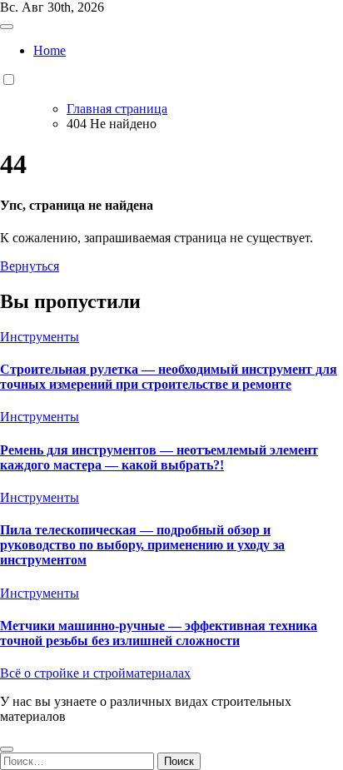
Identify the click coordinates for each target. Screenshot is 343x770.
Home (49, 50)
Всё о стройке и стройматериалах (95, 673)
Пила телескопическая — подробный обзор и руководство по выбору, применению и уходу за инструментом (142, 545)
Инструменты (39, 337)
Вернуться (29, 266)
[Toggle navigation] (6, 26)
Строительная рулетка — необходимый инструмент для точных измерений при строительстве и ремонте (168, 376)
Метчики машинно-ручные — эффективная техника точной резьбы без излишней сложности (158, 633)
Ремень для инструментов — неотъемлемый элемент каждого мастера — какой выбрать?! (159, 457)
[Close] (6, 749)
